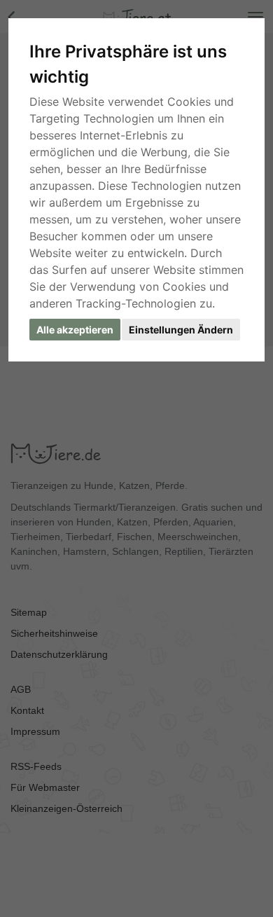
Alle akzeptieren (74, 330)
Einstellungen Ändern (181, 330)
